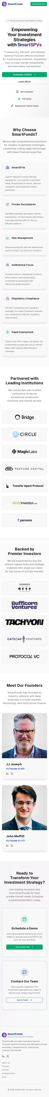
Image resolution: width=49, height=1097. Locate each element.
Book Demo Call (22, 947)
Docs (4, 1077)
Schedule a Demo (22, 74)
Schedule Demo (38, 4)
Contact (5, 1070)
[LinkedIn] (3, 1056)
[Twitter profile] (12, 773)
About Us (6, 1063)
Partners (5, 1066)
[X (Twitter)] (8, 1056)
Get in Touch (22, 1000)
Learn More (24, 81)
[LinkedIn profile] (7, 773)
